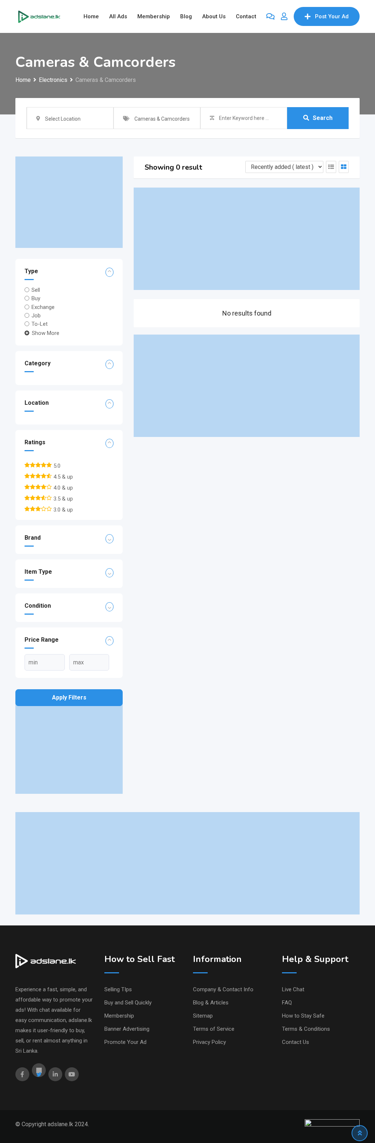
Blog (186, 16)
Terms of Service (213, 1029)
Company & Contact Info (223, 989)
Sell (35, 290)
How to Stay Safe (303, 1015)
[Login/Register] (284, 16)
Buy (35, 298)
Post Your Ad (332, 16)
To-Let (39, 324)
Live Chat (293, 989)
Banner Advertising (126, 1029)
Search (323, 117)
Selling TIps (118, 989)
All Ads (118, 16)
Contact (246, 16)
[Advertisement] (69, 202)
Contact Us (295, 1042)
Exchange (43, 306)
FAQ (287, 1002)
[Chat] (270, 16)
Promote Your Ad (125, 1042)
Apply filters (69, 697)
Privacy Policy (209, 1042)
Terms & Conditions (306, 1029)
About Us (214, 16)
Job (36, 315)
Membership (153, 16)
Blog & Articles (211, 1002)
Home (91, 16)
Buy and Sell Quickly (128, 1002)
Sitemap (203, 1015)
